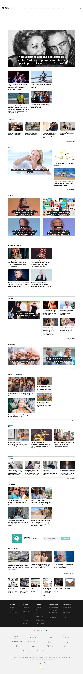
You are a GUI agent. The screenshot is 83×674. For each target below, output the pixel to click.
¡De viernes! (26, 620)
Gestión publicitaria (59, 657)
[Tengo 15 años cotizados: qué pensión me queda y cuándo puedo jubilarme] (18, 493)
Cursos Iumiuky (53, 612)
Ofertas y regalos (53, 610)
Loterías (12, 610)
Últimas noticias (13, 612)
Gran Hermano (26, 607)
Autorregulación (40, 614)
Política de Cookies (51, 657)
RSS (64, 657)
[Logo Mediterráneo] (57, 650)
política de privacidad (50, 540)
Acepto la (49, 540)
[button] (24, 207)
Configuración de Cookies (42, 657)
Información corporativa (22, 657)
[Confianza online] (41, 669)
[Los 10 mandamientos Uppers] (35, 582)
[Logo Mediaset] (41, 631)
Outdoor (25, 623)
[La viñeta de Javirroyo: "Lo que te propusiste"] (64, 156)
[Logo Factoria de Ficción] (33, 641)
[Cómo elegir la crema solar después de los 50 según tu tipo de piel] (21, 405)
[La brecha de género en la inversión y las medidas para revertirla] (67, 126)
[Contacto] (70, 582)
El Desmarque (66, 612)
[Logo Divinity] (66, 637)
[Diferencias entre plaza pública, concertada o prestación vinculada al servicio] (64, 556)
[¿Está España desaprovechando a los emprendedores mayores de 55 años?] (50, 465)
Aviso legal (15, 657)
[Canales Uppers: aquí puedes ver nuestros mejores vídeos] (59, 207)
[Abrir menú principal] (80, 8)
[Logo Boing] (49, 641)
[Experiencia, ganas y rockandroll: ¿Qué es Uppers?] (13, 582)
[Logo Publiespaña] (41, 651)
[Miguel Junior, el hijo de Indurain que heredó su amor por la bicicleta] (41, 77)
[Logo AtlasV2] (25, 651)
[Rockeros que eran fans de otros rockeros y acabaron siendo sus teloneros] (24, 310)
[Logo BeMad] (17, 646)
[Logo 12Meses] (66, 646)
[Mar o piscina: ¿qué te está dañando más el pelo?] (30, 162)
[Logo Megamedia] (42, 663)
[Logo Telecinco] (33, 637)
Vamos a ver (26, 618)
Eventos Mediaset (53, 615)
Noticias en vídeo (14, 615)
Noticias (12, 607)
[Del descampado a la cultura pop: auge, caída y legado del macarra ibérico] (41, 97)
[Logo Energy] (66, 641)
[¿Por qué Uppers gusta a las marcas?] (58, 582)
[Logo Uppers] (33, 646)
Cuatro (64, 615)
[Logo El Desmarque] (17, 641)
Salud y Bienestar (18, 374)
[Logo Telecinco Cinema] (50, 646)
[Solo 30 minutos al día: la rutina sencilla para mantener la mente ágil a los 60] (21, 384)
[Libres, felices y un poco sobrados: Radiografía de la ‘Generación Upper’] (24, 582)
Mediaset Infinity (67, 607)
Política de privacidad (32, 657)
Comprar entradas (53, 607)
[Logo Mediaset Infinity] (17, 637)
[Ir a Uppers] (5, 8)
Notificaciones (40, 616)
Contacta (38, 607)
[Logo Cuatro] (49, 637)
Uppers (64, 610)
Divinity (64, 617)
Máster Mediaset (40, 623)
